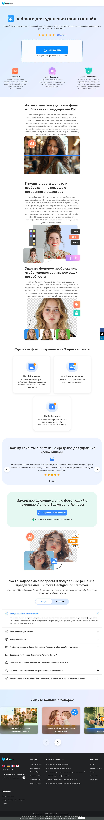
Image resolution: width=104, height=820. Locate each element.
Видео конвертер (36, 764)
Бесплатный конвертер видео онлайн (58, 768)
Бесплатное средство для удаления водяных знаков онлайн (66, 772)
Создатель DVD (35, 776)
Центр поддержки (8, 796)
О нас (92, 764)
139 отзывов (61, 35)
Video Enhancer (35, 779)
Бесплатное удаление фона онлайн (58, 776)
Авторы (92, 772)
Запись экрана (35, 768)
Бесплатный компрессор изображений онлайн (61, 779)
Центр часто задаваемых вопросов (13, 800)
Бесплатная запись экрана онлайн (57, 764)
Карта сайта (94, 779)
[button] (57, 742)
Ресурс (4, 803)
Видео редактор (35, 783)
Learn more (72, 818)
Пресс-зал (93, 776)
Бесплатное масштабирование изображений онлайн (63, 783)
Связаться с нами (96, 768)
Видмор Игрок (35, 772)
